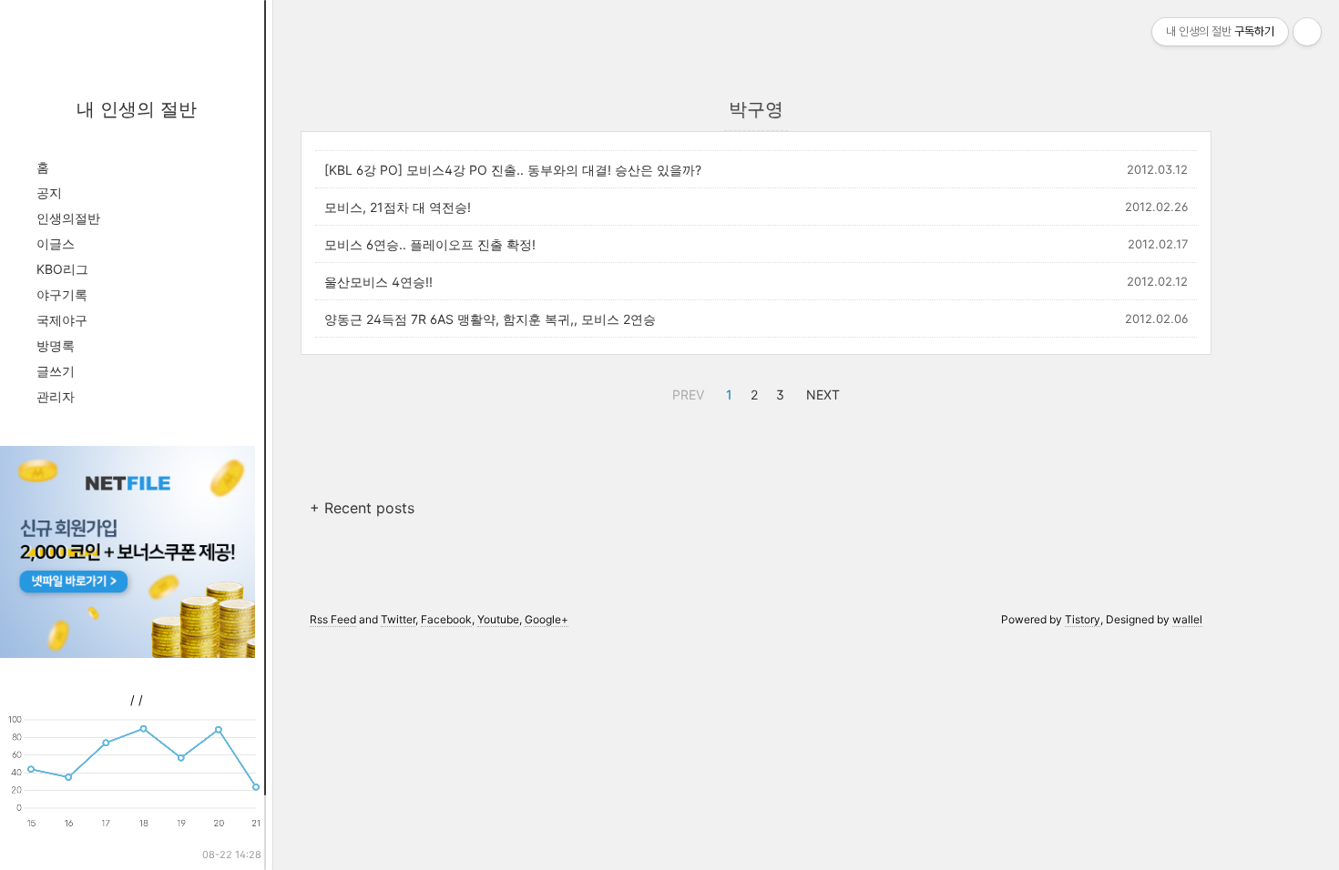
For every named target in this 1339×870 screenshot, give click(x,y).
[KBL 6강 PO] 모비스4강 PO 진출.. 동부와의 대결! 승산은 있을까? (512, 169)
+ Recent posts (362, 508)
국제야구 (61, 320)
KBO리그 (62, 269)
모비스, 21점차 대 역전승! (397, 207)
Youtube (498, 619)
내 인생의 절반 (137, 109)
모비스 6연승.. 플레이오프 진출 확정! (430, 244)
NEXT (821, 392)
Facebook (446, 619)
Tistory (1082, 619)
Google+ (546, 619)
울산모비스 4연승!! (378, 281)
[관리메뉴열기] (1307, 32)
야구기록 (61, 294)
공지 (49, 192)
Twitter (398, 619)
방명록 (55, 345)
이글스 (55, 243)
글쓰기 (55, 371)
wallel (1187, 619)
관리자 (55, 396)
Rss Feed (333, 619)
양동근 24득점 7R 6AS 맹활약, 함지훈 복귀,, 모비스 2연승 (490, 319)
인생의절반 (68, 218)
